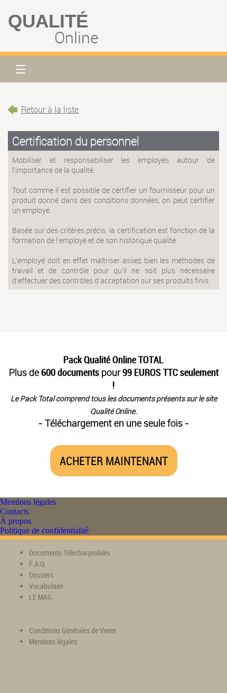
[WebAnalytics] (29, 672)
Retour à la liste (50, 109)
